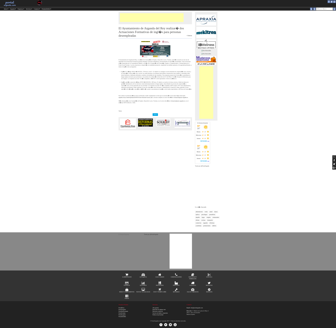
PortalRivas (121, 307)
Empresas (20, 9)
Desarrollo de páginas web (159, 309)
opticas (198, 214)
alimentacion (199, 211)
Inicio (5, 9)
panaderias (212, 214)
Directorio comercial (158, 311)
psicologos (204, 214)
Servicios (28, 9)
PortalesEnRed (122, 316)
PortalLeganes (122, 314)
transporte (210, 220)
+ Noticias (189, 35)
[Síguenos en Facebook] (160, 324)
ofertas (197, 220)
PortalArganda (122, 309)
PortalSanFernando (123, 311)
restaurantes (216, 217)
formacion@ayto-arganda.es (181, 97)
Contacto (36, 9)
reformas (211, 223)
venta (206, 211)
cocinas (203, 220)
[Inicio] (10, 3)
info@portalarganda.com (196, 307)
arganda (205, 223)
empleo (209, 217)
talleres (214, 225)
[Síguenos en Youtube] (175, 324)
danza (216, 211)
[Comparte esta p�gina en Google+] (334, 168)
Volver (120, 111)
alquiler (198, 217)
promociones (206, 225)
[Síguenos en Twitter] (165, 324)
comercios (198, 223)
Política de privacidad (158, 314)
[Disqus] (155, 152)
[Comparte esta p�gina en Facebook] (334, 160)
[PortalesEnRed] (44, 3)
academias (198, 225)
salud (210, 211)
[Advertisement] (152, 17)
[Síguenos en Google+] (170, 324)
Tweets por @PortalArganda (202, 166)
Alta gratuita (156, 307)
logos (203, 217)
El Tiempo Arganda (202, 123)
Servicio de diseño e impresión (160, 313)
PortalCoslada (122, 313)
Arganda (12, 9)
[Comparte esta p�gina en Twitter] (334, 164)
